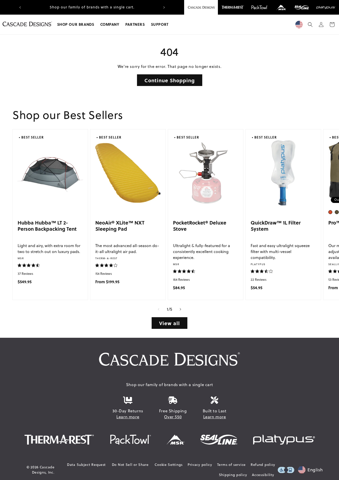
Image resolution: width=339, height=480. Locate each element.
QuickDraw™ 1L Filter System (276, 225)
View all (169, 323)
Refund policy (263, 464)
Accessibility (263, 474)
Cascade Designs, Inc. (43, 470)
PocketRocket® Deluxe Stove (199, 225)
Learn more (127, 417)
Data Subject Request (86, 464)
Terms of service (231, 464)
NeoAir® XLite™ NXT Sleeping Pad (119, 225)
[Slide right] (180, 309)
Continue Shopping (169, 80)
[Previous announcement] (20, 7)
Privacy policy (200, 464)
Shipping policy (233, 474)
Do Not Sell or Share (130, 464)
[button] (75, 24)
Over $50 (173, 417)
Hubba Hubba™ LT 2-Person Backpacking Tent (47, 225)
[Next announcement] (164, 7)
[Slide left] (158, 309)
